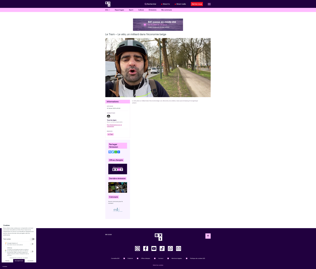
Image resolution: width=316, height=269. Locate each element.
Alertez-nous (197, 4)
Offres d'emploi (145, 258)
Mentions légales (177, 258)
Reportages (119, 10)
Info (106, 10)
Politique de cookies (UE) (197, 258)
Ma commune (166, 10)
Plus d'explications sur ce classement (114, 125)
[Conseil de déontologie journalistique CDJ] (118, 210)
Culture (141, 10)
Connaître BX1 (115, 258)
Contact (160, 258)
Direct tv (166, 4)
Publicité (130, 258)
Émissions (152, 10)
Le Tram (110, 134)
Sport (131, 10)
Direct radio (181, 4)
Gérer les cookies (158, 265)
